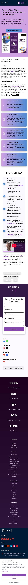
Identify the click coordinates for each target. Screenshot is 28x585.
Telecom (14, 520)
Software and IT (14, 508)
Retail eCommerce (14, 505)
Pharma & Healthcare (14, 523)
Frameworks (14, 490)
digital (12, 71)
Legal (14, 518)
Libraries (14, 492)
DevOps (14, 494)
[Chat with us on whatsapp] (7, 341)
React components (16, 86)
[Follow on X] (5, 546)
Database (14, 498)
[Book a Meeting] (19, 3)
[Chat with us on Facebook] (4, 341)
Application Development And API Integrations (12, 273)
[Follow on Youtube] (8, 546)
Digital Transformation (14, 458)
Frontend (14, 487)
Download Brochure (14, 30)
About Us (14, 443)
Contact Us (14, 447)
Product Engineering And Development (11, 276)
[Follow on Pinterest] (17, 546)
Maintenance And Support (14, 474)
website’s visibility (11, 223)
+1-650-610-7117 (13, 368)
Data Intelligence (14, 459)
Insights (14, 445)
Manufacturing (14, 506)
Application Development (14, 456)
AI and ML (14, 476)
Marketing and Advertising (14, 516)
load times (17, 90)
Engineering (14, 514)
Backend (14, 489)
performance (10, 109)
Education (14, 521)
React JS (15, 280)
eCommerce (14, 454)
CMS (14, 485)
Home (4, 59)
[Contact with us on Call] (7, 355)
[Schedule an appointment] (4, 362)
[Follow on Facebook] (2, 546)
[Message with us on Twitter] (7, 348)
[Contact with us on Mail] (4, 355)
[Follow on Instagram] (14, 546)
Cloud (14, 496)
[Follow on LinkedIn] (11, 546)
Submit (14, 329)
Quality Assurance (7, 280)
